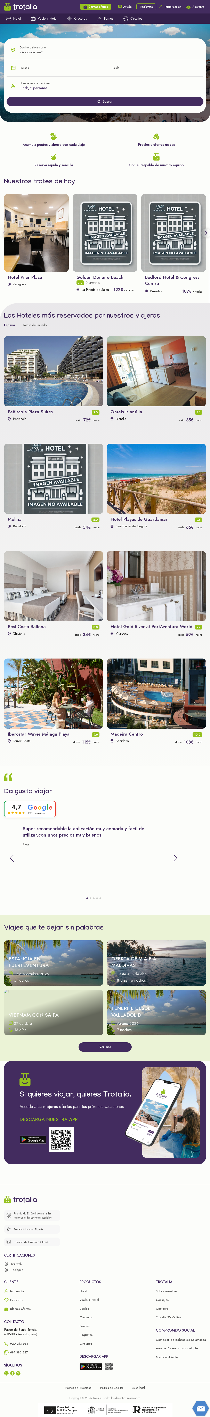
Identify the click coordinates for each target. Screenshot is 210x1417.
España (9, 325)
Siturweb (16, 1264)
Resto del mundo (35, 325)
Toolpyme (17, 1270)
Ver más (105, 1047)
